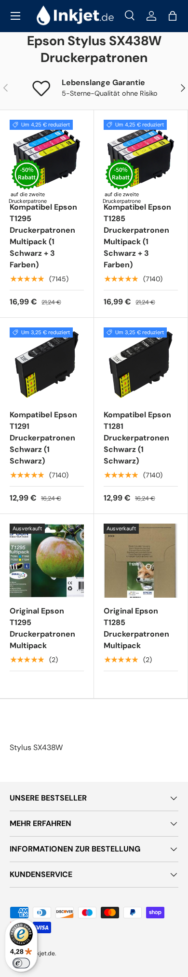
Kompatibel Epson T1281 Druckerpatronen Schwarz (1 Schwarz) (137, 438)
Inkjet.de (43, 953)
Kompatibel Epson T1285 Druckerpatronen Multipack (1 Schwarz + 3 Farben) (137, 236)
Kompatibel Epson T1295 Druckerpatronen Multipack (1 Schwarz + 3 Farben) (43, 236)
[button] (172, 15)
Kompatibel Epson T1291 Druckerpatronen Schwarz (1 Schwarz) (43, 438)
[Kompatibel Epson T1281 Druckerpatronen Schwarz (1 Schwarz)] (141, 364)
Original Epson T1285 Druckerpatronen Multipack (136, 628)
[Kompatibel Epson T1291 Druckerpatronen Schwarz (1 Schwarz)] (47, 364)
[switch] (21, 963)
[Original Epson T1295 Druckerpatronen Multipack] (47, 561)
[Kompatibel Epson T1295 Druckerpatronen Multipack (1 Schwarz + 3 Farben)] (47, 157)
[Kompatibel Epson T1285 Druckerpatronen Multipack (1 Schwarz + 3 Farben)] (141, 157)
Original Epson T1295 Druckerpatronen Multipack (42, 628)
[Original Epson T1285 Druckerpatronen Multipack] (141, 561)
